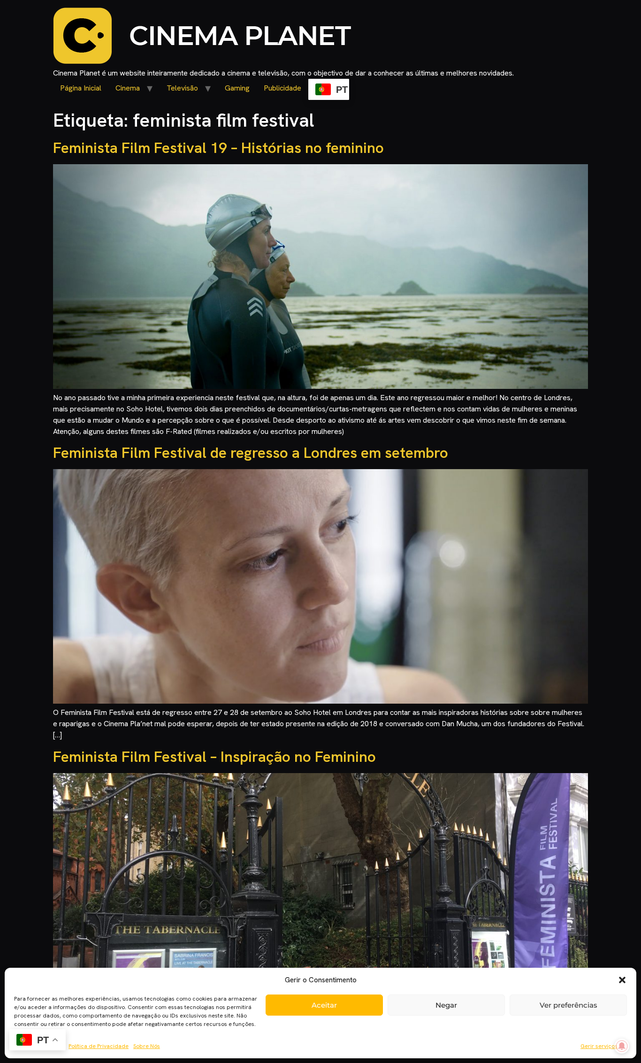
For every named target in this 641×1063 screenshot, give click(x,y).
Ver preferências (568, 1005)
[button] (622, 980)
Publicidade (282, 88)
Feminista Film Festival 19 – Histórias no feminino (218, 148)
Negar (446, 1005)
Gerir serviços (599, 1046)
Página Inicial (80, 88)
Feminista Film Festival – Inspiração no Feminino (214, 757)
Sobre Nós (146, 1046)
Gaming (237, 88)
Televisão (182, 88)
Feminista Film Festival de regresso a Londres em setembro (250, 453)
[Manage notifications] (621, 1046)
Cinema (127, 88)
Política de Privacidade (99, 1046)
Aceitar (324, 1005)
